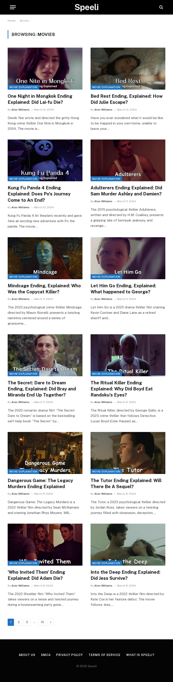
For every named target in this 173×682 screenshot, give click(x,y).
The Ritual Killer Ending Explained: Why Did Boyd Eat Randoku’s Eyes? (122, 389)
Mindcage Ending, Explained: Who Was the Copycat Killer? (44, 288)
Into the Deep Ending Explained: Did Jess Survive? (125, 575)
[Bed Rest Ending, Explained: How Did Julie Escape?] (128, 69)
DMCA (46, 655)
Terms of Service (105, 655)
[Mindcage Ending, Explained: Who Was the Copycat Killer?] (45, 258)
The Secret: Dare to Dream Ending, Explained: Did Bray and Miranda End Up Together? (42, 389)
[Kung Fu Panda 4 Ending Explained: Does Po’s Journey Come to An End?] (45, 161)
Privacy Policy (69, 655)
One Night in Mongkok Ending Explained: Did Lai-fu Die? (40, 99)
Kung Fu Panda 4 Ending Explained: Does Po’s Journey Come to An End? (39, 194)
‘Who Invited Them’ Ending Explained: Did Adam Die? (36, 575)
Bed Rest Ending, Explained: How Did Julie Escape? (127, 99)
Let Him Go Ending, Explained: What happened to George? (123, 288)
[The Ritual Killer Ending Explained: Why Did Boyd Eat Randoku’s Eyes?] (128, 355)
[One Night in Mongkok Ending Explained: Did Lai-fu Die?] (45, 69)
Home (12, 20)
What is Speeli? (140, 655)
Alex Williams (20, 109)
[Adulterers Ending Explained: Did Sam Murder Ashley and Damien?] (128, 161)
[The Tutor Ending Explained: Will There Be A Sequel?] (128, 453)
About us (27, 655)
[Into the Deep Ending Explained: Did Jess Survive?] (128, 545)
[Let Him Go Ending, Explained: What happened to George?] (128, 258)
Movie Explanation (23, 87)
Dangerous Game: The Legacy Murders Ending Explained (40, 483)
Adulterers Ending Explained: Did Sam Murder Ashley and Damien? (126, 191)
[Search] (160, 7)
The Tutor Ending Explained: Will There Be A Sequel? (126, 483)
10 (42, 622)
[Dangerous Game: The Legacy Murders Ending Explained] (45, 453)
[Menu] (13, 7)
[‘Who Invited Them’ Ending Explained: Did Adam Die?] (45, 545)
